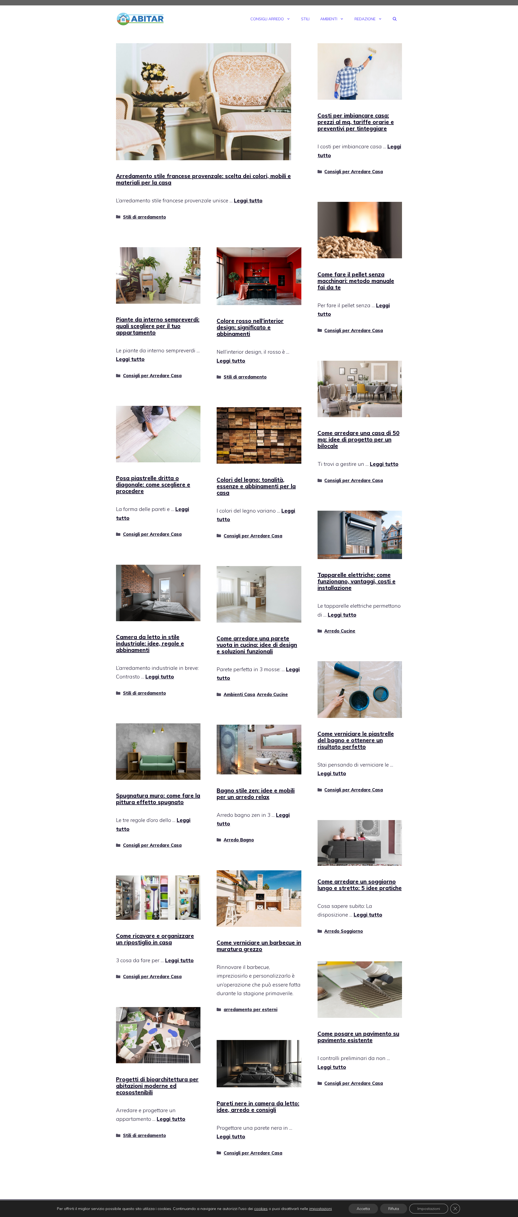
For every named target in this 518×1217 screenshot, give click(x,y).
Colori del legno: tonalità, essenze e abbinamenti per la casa (256, 486)
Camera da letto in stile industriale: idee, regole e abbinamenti (150, 643)
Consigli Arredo (267, 18)
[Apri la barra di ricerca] (394, 19)
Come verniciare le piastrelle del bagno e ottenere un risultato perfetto (356, 740)
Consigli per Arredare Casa (353, 171)
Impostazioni (428, 1208)
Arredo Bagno (239, 839)
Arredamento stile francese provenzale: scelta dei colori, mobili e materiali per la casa (203, 179)
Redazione (365, 18)
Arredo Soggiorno (343, 931)
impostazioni (320, 1208)
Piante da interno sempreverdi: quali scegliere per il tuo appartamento (157, 326)
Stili (305, 18)
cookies (261, 1208)
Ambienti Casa (239, 694)
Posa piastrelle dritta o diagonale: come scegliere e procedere (153, 484)
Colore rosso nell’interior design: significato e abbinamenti (250, 327)
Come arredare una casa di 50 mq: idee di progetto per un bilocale (359, 439)
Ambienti (328, 18)
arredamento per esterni (250, 1009)
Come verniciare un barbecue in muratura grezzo (259, 945)
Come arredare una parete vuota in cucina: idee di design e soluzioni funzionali (257, 645)
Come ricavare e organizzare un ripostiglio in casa (155, 939)
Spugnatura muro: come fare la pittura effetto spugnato (158, 798)
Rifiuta (393, 1208)
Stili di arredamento (144, 217)
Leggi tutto (248, 200)
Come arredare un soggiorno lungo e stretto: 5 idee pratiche (360, 884)
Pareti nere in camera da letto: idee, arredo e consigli (258, 1106)
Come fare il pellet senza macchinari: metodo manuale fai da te (356, 281)
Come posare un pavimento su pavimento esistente (358, 1037)
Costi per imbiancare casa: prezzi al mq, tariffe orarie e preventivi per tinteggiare (356, 122)
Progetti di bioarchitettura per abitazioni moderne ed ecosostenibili (157, 1086)
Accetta (363, 1208)
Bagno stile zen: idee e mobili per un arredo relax (256, 793)
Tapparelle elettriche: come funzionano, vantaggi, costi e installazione (357, 581)
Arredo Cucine (339, 631)
